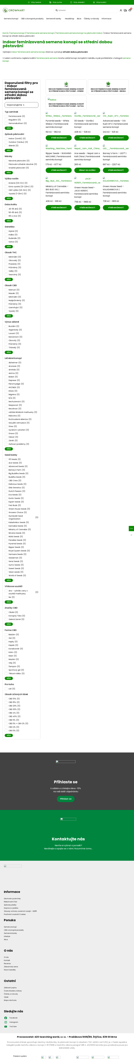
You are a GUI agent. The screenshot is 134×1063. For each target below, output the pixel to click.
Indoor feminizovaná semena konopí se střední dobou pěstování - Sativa (66, 105)
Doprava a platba (11, 908)
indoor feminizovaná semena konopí (28, 52)
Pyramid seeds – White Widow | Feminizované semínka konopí (57, 124)
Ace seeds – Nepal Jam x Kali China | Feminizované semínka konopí (87, 156)
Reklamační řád (10, 902)
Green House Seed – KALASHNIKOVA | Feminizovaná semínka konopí (114, 191)
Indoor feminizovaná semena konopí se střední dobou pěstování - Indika (108, 90)
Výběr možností (58, 138)
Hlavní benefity (10, 970)
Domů (5, 33)
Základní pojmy (10, 988)
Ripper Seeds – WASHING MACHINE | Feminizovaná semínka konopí (58, 156)
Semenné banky (53, 18)
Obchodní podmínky (12, 898)
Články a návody (91, 18)
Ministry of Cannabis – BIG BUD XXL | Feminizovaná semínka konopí (57, 191)
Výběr (6, 997)
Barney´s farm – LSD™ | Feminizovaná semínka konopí (114, 156)
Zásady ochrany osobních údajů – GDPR (20, 911)
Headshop (69, 18)
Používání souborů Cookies (15, 914)
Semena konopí (11, 18)
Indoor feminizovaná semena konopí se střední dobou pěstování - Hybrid (66, 90)
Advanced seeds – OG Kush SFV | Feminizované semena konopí (115, 124)
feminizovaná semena (47, 58)
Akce (79, 18)
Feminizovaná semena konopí (40, 33)
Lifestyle (7, 936)
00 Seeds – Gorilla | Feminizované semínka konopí (86, 124)
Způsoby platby (10, 905)
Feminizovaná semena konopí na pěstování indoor (79, 33)
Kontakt (7, 960)
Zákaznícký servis (11, 967)
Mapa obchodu (10, 1000)
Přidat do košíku (87, 170)
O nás (6, 957)
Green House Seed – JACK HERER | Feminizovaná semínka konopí (86, 192)
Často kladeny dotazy (13, 991)
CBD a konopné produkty (32, 18)
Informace (106, 18)
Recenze (7, 963)
